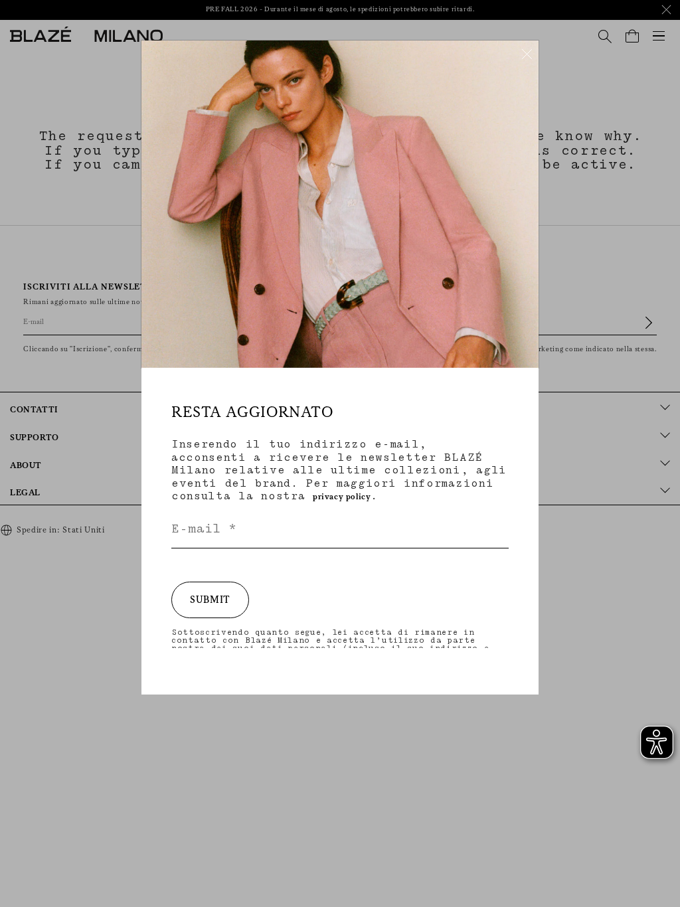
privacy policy (342, 497)
